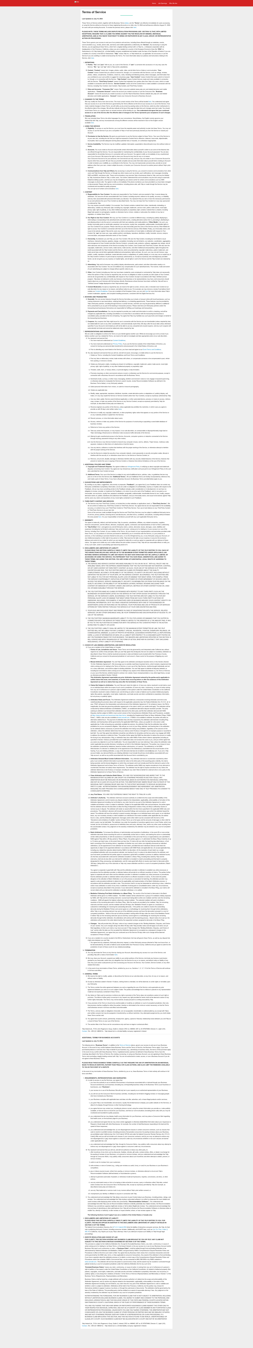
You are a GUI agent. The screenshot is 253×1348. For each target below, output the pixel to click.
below (127, 23)
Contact (84, 1031)
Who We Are (173, 3)
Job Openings (162, 3)
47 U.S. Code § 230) (120, 1227)
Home (154, 3)
